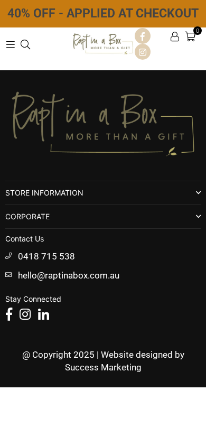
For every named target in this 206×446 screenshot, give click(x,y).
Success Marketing (103, 367)
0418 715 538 (46, 256)
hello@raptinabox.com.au (68, 275)
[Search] (25, 44)
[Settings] (174, 36)
